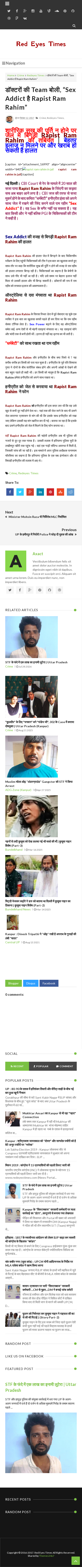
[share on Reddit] (70, 492)
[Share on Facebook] (10, 492)
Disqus (30, 983)
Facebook (49, 983)
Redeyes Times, (55, 118)
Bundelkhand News (18, 909)
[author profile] (9, 122)
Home (11, 75)
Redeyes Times (36, 75)
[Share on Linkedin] (40, 492)
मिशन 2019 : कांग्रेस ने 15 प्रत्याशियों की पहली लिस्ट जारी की (37, 1165)
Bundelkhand (13, 849)
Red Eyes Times (41, 44)
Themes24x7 (46, 1555)
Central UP (12, 942)
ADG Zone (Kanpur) (18, 790)
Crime (20, 75)
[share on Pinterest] (50, 492)
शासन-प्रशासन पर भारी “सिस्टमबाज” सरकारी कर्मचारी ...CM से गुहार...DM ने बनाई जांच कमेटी (47, 1287)
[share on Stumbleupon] (60, 492)
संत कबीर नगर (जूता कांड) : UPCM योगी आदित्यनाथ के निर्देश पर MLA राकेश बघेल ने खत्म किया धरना (39, 1263)
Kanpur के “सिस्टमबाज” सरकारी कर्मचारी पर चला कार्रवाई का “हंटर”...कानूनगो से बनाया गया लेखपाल (48, 1211)
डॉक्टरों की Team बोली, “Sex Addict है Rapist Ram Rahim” (40, 98)
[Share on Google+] (30, 492)
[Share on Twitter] (20, 492)
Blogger (13, 983)
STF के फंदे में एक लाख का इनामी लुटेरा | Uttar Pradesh (36, 662)
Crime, (42, 118)
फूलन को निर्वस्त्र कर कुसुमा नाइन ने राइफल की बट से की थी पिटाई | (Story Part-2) (48, 1315)
